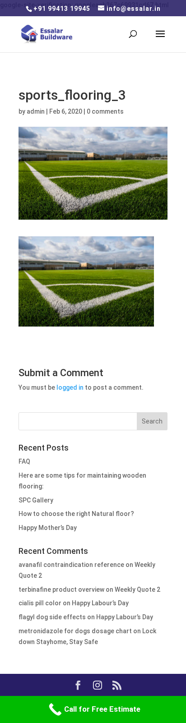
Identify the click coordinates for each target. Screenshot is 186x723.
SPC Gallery (36, 500)
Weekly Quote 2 (137, 589)
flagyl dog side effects (52, 617)
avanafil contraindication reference (71, 564)
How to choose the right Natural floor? (76, 513)
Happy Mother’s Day (48, 527)
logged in (70, 387)
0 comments (105, 111)
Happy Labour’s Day (100, 603)
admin (36, 111)
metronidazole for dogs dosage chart (75, 631)
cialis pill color (40, 603)
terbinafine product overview (61, 589)
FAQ (24, 461)
